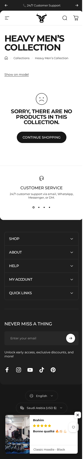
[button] (77, 415)
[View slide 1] (33, 207)
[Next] (77, 5)
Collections (21, 58)
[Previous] (6, 5)
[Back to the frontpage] (6, 58)
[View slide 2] (39, 207)
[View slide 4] (49, 207)
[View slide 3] (44, 207)
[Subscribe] (67, 338)
